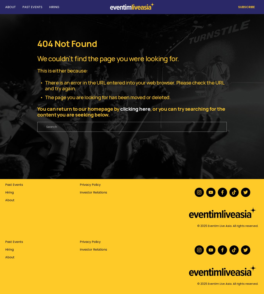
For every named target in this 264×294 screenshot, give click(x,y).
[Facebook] (222, 192)
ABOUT (10, 7)
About (9, 200)
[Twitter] (245, 192)
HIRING (54, 7)
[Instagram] (199, 192)
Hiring (9, 192)
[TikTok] (234, 192)
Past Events (14, 184)
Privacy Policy (90, 184)
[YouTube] (210, 192)
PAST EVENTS (32, 7)
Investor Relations (93, 192)
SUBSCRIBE (246, 7)
